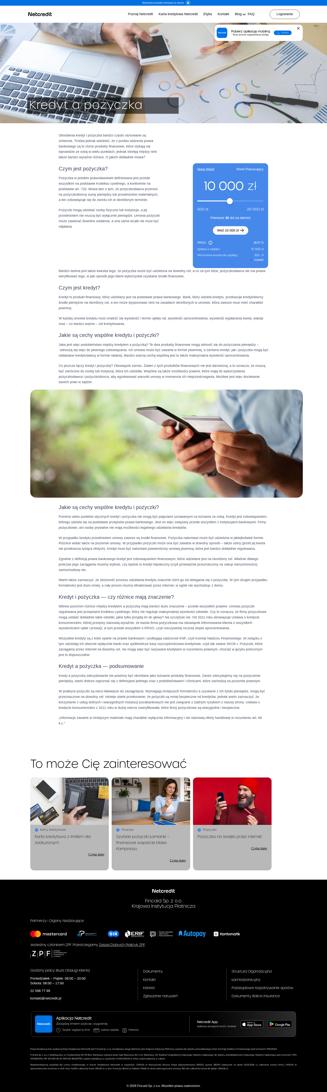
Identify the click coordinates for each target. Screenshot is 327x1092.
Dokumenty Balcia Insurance (256, 996)
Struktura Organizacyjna (252, 971)
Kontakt (149, 979)
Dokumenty (153, 971)
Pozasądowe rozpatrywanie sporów (262, 988)
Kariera (149, 988)
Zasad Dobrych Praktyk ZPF (122, 945)
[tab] (205, 169)
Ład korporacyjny (246, 979)
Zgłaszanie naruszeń (160, 996)
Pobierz (285, 33)
